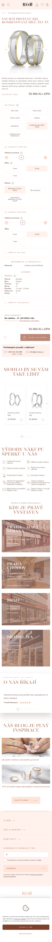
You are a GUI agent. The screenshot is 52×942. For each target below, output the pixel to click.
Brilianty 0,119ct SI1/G (14, 189)
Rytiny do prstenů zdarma (38, 468)
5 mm (15, 168)
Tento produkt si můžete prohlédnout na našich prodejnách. (40, 482)
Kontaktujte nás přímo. (30, 321)
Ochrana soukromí (36, 875)
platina (37, 118)
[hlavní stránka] (27, 7)
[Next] (46, 50)
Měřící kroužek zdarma (40, 462)
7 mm (15, 176)
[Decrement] (6, 157)
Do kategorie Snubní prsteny (19, 13)
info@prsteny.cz (37, 352)
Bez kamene (35, 190)
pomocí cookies (20, 919)
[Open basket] (48, 4)
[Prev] (6, 50)
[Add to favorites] (21, 420)
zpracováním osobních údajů (30, 860)
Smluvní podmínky (10, 876)
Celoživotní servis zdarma (14, 462)
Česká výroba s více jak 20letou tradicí (40, 489)
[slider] (21, 157)
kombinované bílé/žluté (37, 126)
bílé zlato (15, 111)
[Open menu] (3, 5)
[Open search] (9, 4)
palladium (15, 126)
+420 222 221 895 (14, 352)
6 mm (37, 168)
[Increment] (45, 157)
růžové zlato (15, 118)
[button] (46, 403)
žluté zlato (37, 111)
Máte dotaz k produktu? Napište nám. (16, 489)
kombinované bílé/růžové (15, 135)
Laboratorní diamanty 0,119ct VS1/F (15, 199)
